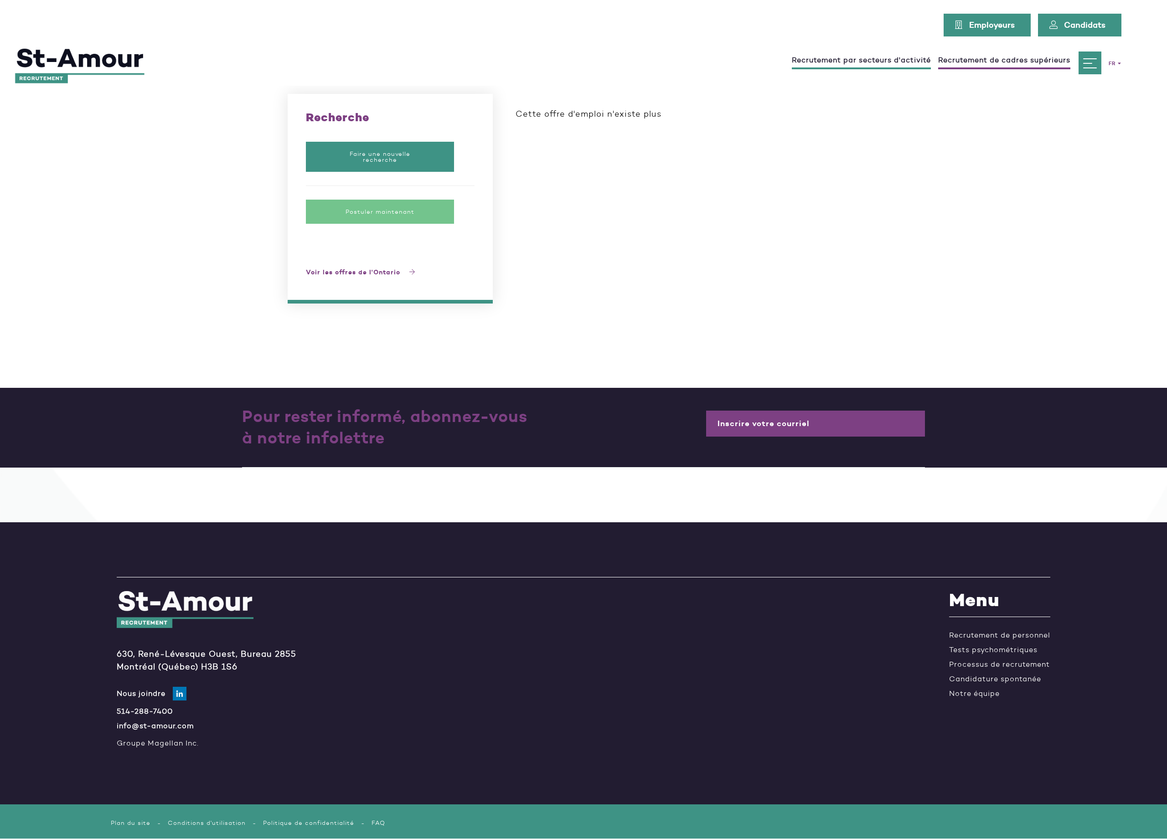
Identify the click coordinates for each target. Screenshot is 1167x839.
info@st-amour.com (155, 726)
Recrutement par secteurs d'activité (861, 60)
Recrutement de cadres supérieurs (1004, 60)
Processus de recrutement (999, 664)
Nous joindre (141, 693)
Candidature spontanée (995, 679)
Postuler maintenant (380, 211)
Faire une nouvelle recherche (380, 156)
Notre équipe (974, 693)
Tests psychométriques (993, 650)
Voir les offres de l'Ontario (354, 272)
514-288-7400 (145, 711)
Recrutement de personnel (999, 635)
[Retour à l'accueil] (80, 63)
